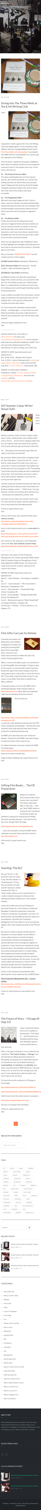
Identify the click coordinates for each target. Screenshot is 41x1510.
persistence (6, 1199)
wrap (24, 1209)
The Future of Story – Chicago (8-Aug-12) (20, 1020)
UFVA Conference (17, 366)
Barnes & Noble (30, 373)
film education (17, 1182)
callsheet (5, 1171)
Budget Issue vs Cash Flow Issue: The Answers (25, 1244)
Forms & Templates (10, 1311)
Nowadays (6, 1503)
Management (8, 1355)
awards (21, 1168)
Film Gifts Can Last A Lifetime (18, 633)
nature (24, 1195)
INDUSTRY (7, 1331)
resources (18, 1202)
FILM (5, 1307)
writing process (30, 1212)
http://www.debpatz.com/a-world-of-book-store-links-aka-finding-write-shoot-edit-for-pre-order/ (19, 535)
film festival (29, 1182)
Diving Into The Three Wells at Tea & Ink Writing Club (19, 105)
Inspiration (7, 1347)
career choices (17, 1171)
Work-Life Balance (10, 1398)
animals (12, 1168)
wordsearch (14, 1209)
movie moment (27, 1192)
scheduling (29, 1202)
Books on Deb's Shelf (11, 1295)
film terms (5, 1185)
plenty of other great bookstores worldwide (16, 381)
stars (16, 1205)
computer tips (26, 1175)
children (28, 1171)
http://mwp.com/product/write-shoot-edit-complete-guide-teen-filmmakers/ (17, 522)
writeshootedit (6, 1212)
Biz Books (33, 360)
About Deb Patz (9, 1291)
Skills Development (10, 1375)
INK (5, 1339)
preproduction (6, 1202)
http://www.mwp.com (9, 836)
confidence (6, 1178)
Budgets (6, 1299)
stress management (27, 1205)
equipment (6, 1182)
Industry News (14, 1188)
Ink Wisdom (8, 1343)
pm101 (28, 1199)
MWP (16, 1195)
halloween (33, 1185)
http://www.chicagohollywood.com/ (15, 1100)
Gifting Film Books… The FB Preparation (18, 787)
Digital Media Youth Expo (10, 363)
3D (4, 1168)
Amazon (20, 373)
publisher (4, 378)
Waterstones (18, 375)
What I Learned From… (12, 1387)
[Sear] (29, 1227)
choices (5, 1175)
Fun (5, 1319)
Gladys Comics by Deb (11, 1323)
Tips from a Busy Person (12, 1379)
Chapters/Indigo (7, 375)
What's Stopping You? (11, 1394)
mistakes (16, 1192)
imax (4, 1188)
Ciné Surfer (7, 1303)
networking (34, 1195)
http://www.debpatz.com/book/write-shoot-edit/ (19, 546)
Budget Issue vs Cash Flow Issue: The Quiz (25, 1255)
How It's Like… (9, 1327)
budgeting (30, 1168)
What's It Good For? (10, 1391)
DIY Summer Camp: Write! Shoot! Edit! (17, 407)
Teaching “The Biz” (12, 868)
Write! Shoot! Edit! (7, 337)
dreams (28, 1178)
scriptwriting (6, 1205)
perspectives (18, 1199)
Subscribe (33, 1145)
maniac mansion (28, 1188)
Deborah (7, 3)
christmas (15, 1175)
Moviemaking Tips (10, 1359)
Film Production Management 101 (13, 339)
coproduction (17, 1178)
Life (5, 1351)
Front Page (7, 1315)
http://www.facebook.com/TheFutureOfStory (18, 1087)
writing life (18, 1212)
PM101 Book (8, 1363)
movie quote (6, 1195)
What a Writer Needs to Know (13, 1383)
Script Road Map (9, 1371)
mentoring (5, 1192)
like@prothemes (20, 1505)
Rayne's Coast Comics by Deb (14, 1367)
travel (4, 1209)
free (14, 1185)
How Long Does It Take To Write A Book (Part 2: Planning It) (25, 1265)
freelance (23, 1185)
